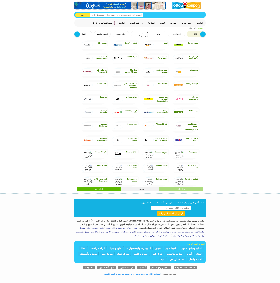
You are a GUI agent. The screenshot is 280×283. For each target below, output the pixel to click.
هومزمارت (115, 232)
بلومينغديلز (79, 232)
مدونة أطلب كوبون (106, 267)
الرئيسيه (200, 28)
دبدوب (174, 232)
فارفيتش (147, 232)
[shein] (120, 6)
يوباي (88, 228)
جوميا (102, 232)
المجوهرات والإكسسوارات (138, 248)
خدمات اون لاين (177, 259)
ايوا (152, 232)
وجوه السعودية (165, 232)
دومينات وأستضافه (88, 254)
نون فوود (201, 236)
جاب (157, 232)
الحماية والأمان (195, 259)
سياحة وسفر (107, 254)
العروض (173, 23)
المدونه (162, 23)
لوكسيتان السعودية (164, 236)
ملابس (158, 248)
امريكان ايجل (177, 236)
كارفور (108, 232)
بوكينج (101, 228)
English (122, 23)
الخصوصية (89, 267)
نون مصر (139, 232)
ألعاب (189, 254)
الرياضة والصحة (98, 248)
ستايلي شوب (137, 236)
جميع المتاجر (186, 23)
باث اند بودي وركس (190, 236)
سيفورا (82, 228)
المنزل (199, 254)
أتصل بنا (142, 267)
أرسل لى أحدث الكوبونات (171, 213)
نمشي (135, 228)
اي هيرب (95, 228)
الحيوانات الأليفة (140, 254)
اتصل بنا (151, 23)
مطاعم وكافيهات (174, 254)
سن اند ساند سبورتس (185, 232)
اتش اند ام (124, 232)
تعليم (163, 259)
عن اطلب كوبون (136, 23)
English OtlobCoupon (185, 267)
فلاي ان (132, 232)
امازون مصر (109, 228)
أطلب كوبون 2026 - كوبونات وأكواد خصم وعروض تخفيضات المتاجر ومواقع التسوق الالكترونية (132, 274)
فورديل (86, 232)
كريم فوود (153, 236)
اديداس (145, 236)
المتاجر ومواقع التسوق (191, 248)
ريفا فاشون (95, 232)
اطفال (83, 248)
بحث (83, 15)
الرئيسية (200, 23)
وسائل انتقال (123, 254)
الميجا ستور (171, 248)
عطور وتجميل (115, 248)
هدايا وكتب (157, 254)
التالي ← (99, 189)
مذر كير (128, 228)
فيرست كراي (120, 228)
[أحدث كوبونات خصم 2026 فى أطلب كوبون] (186, 5)
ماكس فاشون (199, 232)
